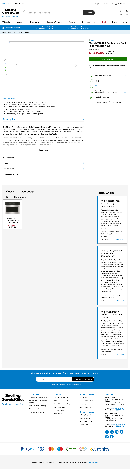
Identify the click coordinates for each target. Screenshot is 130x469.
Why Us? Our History (61, 397)
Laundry (20, 22)
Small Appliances (88, 22)
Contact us (58, 413)
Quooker (103, 297)
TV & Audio (6, 22)
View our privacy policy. (73, 384)
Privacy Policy (84, 425)
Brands (114, 22)
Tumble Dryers (111, 234)
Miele (117, 231)
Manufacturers (105, 349)
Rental (125, 22)
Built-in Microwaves (24, 32)
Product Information (88, 394)
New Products (105, 295)
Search (89, 13)
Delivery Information (86, 415)
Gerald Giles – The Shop (62, 404)
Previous (6, 60)
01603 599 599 (122, 4)
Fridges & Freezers (54, 22)
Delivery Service (9, 169)
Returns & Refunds (86, 418)
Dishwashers (35, 22)
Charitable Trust (59, 407)
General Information (88, 412)
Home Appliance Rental (36, 412)
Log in (120, 14)
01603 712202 (119, 410)
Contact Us (110, 394)
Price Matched (34, 409)
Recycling (83, 404)
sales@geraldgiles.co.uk (117, 424)
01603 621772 (119, 426)
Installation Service (10, 174)
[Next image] (75, 65)
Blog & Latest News (86, 400)
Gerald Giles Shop (100, 92)
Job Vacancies (59, 410)
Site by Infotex (93, 462)
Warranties (83, 397)
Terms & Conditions (86, 421)
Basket (126, 14)
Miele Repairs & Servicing (37, 406)
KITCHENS (19, 3)
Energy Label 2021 (86, 407)
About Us (58, 394)
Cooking (72, 22)
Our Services (34, 394)
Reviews (6, 163)
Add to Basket (108, 59)
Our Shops (95, 4)
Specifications (8, 158)
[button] (16, 27)
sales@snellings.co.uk (116, 408)
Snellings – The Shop (61, 400)
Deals (104, 22)
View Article (120, 239)
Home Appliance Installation (38, 397)
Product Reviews (114, 295)
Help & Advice (108, 4)
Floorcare (103, 231)
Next (6, 74)
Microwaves (12, 32)
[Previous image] (17, 65)
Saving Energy (110, 297)
